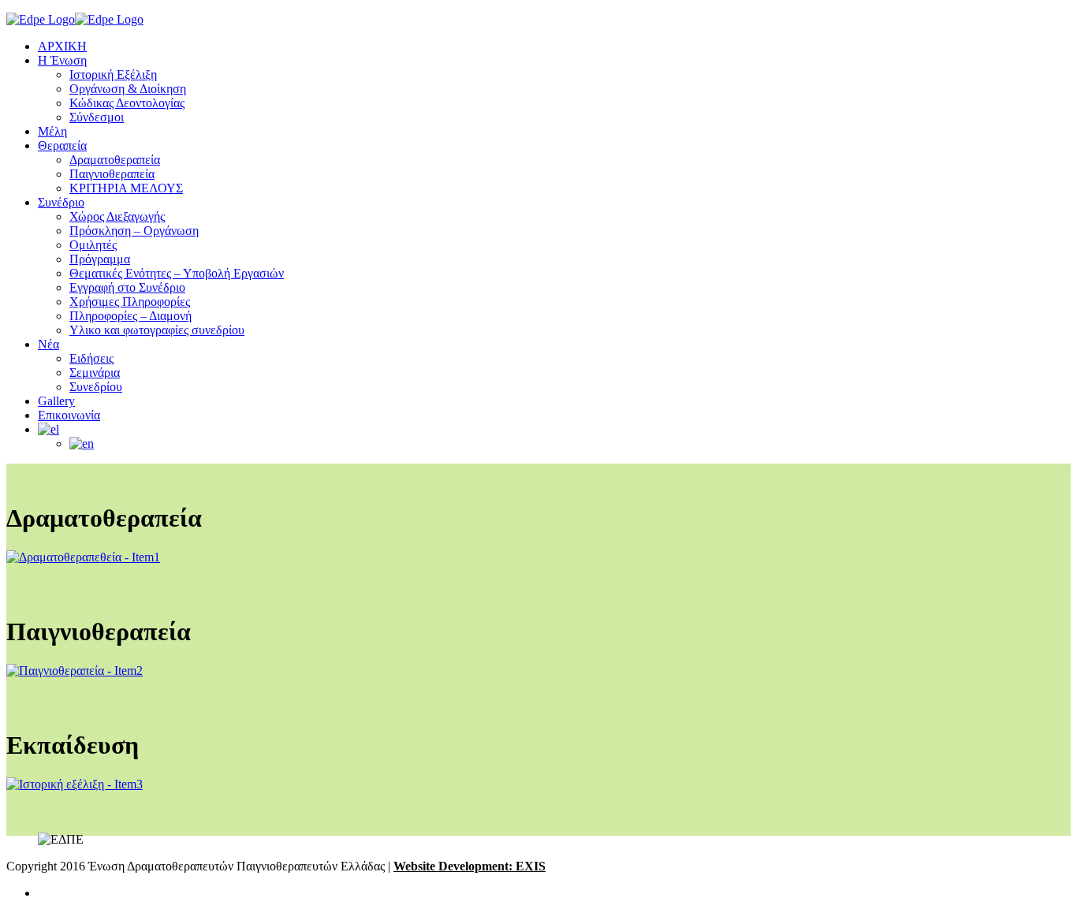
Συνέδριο (61, 202)
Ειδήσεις (91, 358)
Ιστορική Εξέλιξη (113, 74)
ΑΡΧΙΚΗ (62, 46)
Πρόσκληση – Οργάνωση (134, 230)
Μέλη (52, 131)
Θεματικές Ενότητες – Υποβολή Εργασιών (176, 273)
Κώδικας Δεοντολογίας (126, 103)
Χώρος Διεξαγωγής (117, 216)
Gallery (56, 401)
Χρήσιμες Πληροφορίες (129, 301)
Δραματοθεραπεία (114, 159)
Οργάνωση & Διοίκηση (127, 88)
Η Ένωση (62, 60)
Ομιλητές (93, 245)
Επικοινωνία (69, 415)
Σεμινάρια (94, 372)
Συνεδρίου (95, 386)
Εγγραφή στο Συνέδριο (127, 287)
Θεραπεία (62, 145)
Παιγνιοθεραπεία (112, 174)
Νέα (48, 344)
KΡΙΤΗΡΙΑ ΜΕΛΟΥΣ (126, 188)
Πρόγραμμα (99, 259)
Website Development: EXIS (469, 866)
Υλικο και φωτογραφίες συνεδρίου (156, 330)
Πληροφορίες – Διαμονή (130, 315)
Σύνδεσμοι (96, 117)
